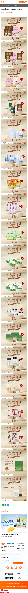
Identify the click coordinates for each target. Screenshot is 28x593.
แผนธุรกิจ (4, 556)
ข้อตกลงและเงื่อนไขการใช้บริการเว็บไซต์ (14, 583)
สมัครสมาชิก (4, 559)
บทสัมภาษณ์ (20, 550)
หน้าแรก (2, 5)
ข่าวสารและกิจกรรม (22, 547)
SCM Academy (5, 558)
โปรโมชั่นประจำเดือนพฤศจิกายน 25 (17, 5)
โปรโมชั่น (7, 5)
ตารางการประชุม (5, 561)
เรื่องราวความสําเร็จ (22, 545)
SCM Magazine (21, 549)
